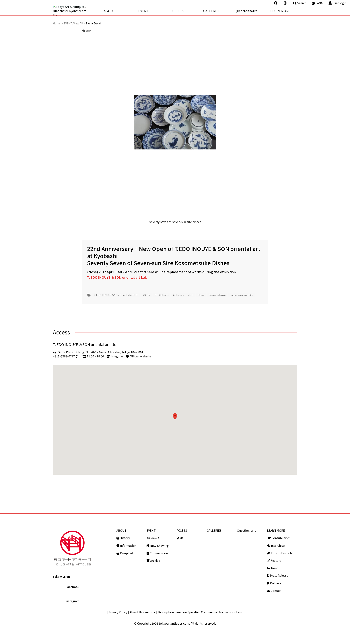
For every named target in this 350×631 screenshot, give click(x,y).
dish (190, 295)
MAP (182, 538)
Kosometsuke (217, 295)
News (274, 568)
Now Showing (159, 545)
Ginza (146, 295)
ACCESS (178, 11)
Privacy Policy (117, 612)
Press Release (278, 575)
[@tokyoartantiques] (286, 3)
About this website (142, 612)
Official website (140, 356)
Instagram (72, 601)
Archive (154, 560)
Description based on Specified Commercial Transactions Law (200, 612)
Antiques (178, 295)
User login (339, 3)
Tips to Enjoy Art (281, 553)
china (201, 295)
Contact (275, 590)
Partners (275, 583)
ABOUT (109, 11)
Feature (275, 560)
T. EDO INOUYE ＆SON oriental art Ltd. (117, 277)
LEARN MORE (280, 11)
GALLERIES (212, 11)
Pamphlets (127, 553)
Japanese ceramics (241, 295)
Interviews (277, 545)
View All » (79, 23)
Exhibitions (162, 295)
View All (155, 538)
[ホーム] (73, 10)
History (124, 538)
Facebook (72, 587)
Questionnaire (246, 11)
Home (57, 23)
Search (301, 3)
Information (127, 545)
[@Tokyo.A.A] (276, 3)
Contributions (281, 538)
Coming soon (158, 553)
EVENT (143, 11)
